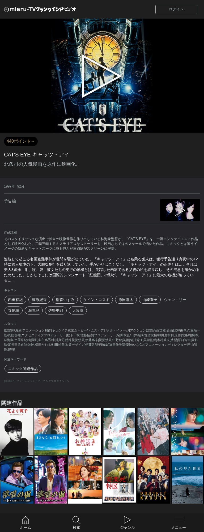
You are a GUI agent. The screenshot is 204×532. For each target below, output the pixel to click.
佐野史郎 (55, 310)
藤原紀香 (39, 299)
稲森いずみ (65, 299)
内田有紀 (15, 299)
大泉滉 (77, 310)
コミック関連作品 (23, 369)
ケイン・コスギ (96, 299)
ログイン (176, 9)
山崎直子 (149, 299)
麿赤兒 (33, 310)
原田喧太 (125, 299)
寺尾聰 (13, 310)
